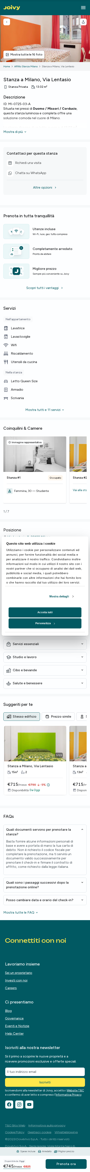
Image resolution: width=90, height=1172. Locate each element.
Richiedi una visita (28, 163)
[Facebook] (9, 1104)
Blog (8, 1011)
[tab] (21, 716)
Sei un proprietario (18, 973)
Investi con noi (16, 980)
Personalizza (43, 623)
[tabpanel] (45, 763)
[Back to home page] (11, 7)
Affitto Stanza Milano (26, 66)
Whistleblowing (66, 1132)
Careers (11, 988)
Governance (14, 1018)
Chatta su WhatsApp (28, 173)
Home (6, 66)
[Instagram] (19, 1104)
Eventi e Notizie (17, 1026)
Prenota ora (66, 1164)
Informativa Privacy (68, 1094)
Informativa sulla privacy (46, 1125)
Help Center (14, 1034)
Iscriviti (45, 1082)
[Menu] (83, 7)
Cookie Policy (14, 1132)
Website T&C (75, 1090)
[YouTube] (29, 1104)
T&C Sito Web (15, 1125)
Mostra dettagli (59, 596)
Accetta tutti (44, 612)
